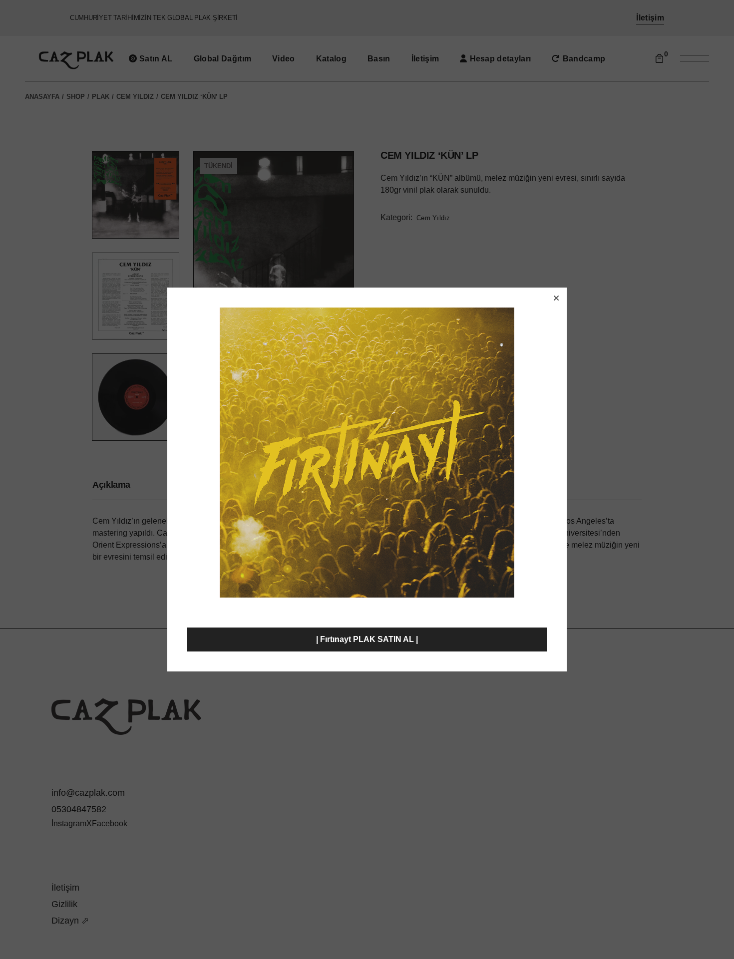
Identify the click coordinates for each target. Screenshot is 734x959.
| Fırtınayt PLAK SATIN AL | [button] (367, 639)
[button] (556, 298)
